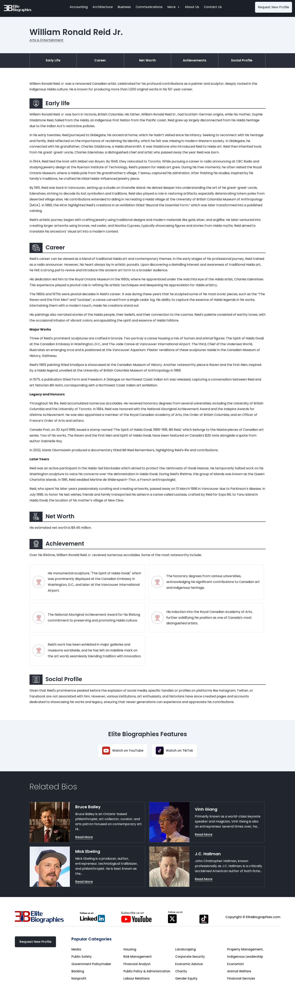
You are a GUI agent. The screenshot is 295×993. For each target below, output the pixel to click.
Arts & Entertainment (46, 40)
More (171, 7)
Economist (235, 964)
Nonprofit (78, 978)
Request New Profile (273, 7)
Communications (149, 7)
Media (76, 949)
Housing (129, 949)
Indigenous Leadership (245, 956)
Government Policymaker (91, 964)
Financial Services (241, 978)
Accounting (79, 7)
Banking (77, 971)
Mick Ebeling (87, 851)
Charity (181, 971)
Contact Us (213, 7)
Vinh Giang (206, 809)
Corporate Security (190, 956)
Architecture (103, 7)
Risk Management (137, 956)
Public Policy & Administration (146, 971)
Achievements (194, 60)
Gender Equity (186, 978)
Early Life (53, 60)
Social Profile (241, 60)
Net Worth (147, 60)
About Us (192, 7)
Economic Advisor (189, 964)
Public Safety (81, 956)
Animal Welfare (239, 971)
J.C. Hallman (208, 854)
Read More (84, 837)
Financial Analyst (137, 964)
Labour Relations (136, 978)
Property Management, (245, 949)
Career (100, 60)
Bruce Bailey (88, 807)
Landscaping (185, 949)
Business (124, 7)
